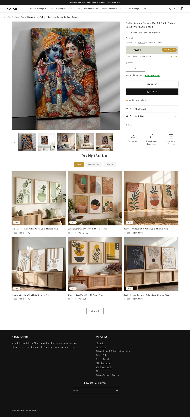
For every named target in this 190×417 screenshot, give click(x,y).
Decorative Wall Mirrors (111, 8)
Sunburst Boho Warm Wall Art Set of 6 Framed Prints (87, 229)
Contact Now (152, 75)
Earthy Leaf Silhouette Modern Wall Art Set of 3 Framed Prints (35, 229)
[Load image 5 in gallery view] (104, 142)
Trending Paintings (131, 8)
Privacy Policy (102, 355)
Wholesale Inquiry (104, 367)
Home (5, 17)
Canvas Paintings (57, 8)
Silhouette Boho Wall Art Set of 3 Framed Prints (85, 295)
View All (95, 311)
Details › (173, 56)
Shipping (141, 42)
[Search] (164, 8)
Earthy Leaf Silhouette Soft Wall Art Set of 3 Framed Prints (146, 229)
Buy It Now (152, 91)
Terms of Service (103, 359)
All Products (14, 17)
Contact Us (101, 347)
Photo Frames (74, 8)
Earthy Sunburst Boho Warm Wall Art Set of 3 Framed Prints (146, 295)
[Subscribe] (117, 390)
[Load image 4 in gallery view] (85, 142)
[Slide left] (15, 142)
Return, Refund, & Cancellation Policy (113, 351)
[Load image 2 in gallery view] (46, 142)
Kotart (19, 411)
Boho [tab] (79, 164)
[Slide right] (117, 142)
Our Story (146, 8)
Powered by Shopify (29, 411)
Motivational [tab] (94, 164)
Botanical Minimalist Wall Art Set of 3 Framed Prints (31, 295)
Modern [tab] (110, 164)
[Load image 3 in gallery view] (66, 142)
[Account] (169, 8)
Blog (98, 371)
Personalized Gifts (91, 8)
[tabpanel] (95, 242)
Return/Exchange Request (107, 375)
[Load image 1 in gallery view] (27, 142)
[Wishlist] (175, 8)
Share (131, 125)
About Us (100, 343)
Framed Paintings (37, 8)
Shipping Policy (103, 363)
